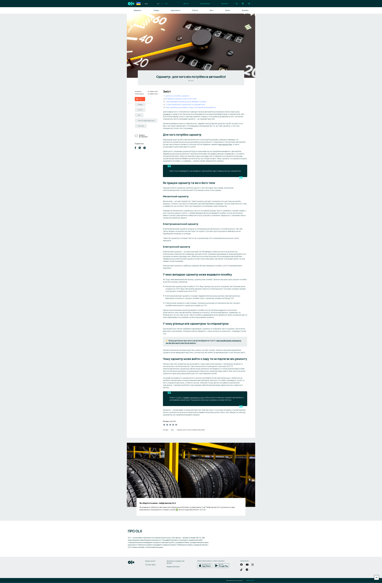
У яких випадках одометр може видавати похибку (185, 101)
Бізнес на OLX (150, 561)
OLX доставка (150, 565)
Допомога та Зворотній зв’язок (175, 562)
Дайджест (138, 10)
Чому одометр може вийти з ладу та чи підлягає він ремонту (190, 107)
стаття (140, 110)
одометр (167, 114)
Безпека (245, 10)
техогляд (141, 126)
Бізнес (227, 10)
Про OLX (186, 3)
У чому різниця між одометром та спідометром (185, 104)
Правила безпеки (173, 566)
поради (140, 104)
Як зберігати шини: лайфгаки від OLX (157, 503)
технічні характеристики (146, 120)
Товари (156, 10)
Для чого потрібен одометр (177, 96)
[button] (236, 3)
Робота (195, 10)
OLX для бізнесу (205, 3)
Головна (165, 430)
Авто (211, 10)
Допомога (224, 3)
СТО (139, 115)
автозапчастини (225, 144)
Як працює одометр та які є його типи (180, 98)
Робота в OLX (250, 580)
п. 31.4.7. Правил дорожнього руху (190, 397)
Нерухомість (175, 10)
